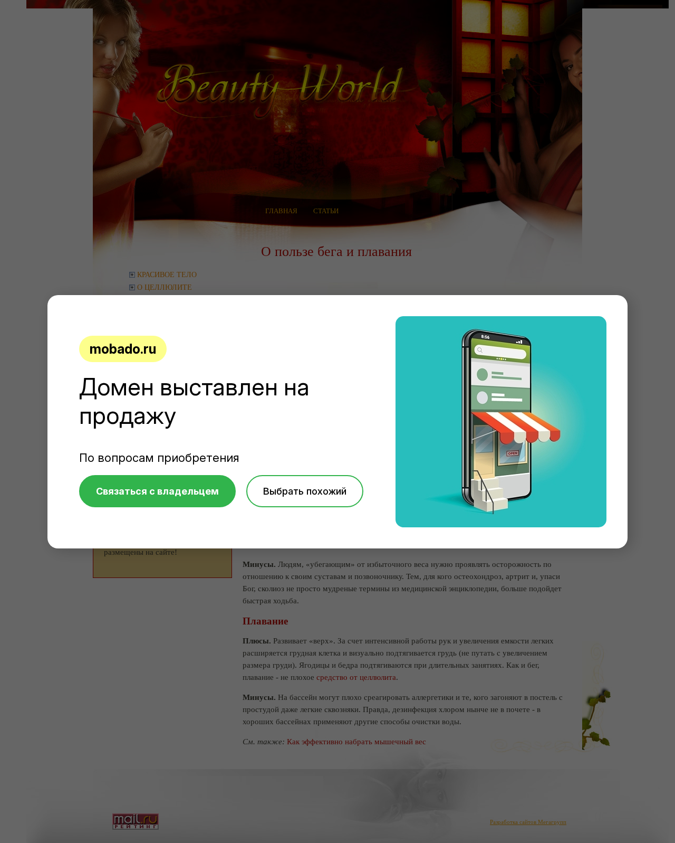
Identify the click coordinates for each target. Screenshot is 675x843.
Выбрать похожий (304, 491)
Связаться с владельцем (157, 491)
